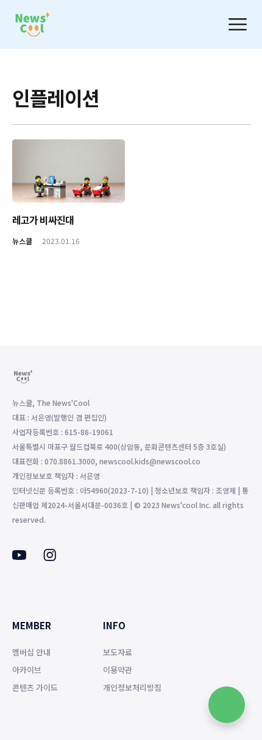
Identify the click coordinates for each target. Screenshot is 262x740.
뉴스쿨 (22, 241)
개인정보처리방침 (132, 687)
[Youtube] (19, 556)
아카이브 (26, 670)
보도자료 (117, 652)
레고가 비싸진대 (43, 219)
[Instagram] (49, 557)
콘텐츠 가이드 (35, 687)
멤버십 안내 (31, 652)
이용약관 (117, 670)
